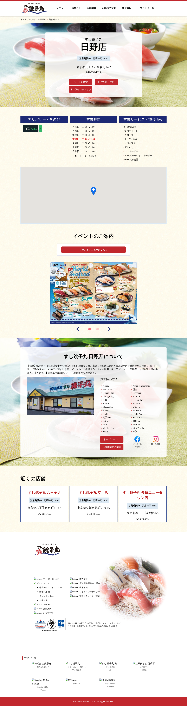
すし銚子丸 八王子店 (44, 492)
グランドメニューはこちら (93, 249)
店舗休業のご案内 (111, 447)
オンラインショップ (80, 89)
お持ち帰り (44, 600)
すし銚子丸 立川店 (93, 492)
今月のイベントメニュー (50, 587)
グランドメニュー (47, 596)
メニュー (61, 8)
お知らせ (76, 8)
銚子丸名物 (44, 592)
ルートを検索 (81, 82)
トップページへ (112, 439)
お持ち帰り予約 (106, 82)
